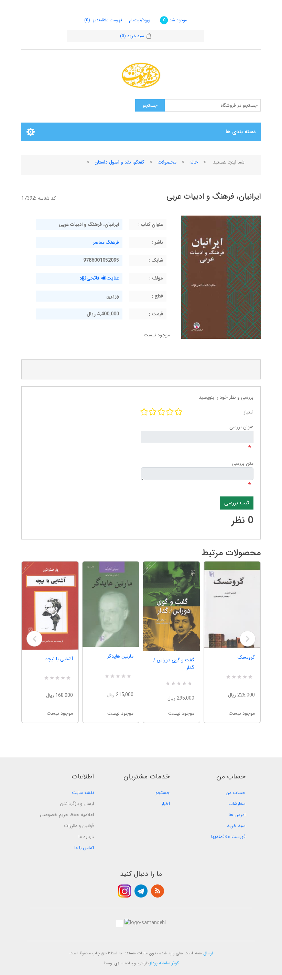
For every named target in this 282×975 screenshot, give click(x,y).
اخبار (165, 803)
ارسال (208, 953)
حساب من (236, 792)
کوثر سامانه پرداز (164, 963)
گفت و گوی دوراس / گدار (173, 663)
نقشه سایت (83, 792)
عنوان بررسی (241, 427)
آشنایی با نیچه (59, 659)
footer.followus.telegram (141, 891)
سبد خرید (236, 825)
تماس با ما (84, 847)
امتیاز (248, 412)
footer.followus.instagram (124, 891)
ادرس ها (237, 814)
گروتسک (246, 657)
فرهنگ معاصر (106, 242)
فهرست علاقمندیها (228, 836)
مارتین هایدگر (120, 656)
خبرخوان (157, 891)
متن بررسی (242, 463)
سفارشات (237, 803)
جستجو (162, 792)
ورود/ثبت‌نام (139, 20)
